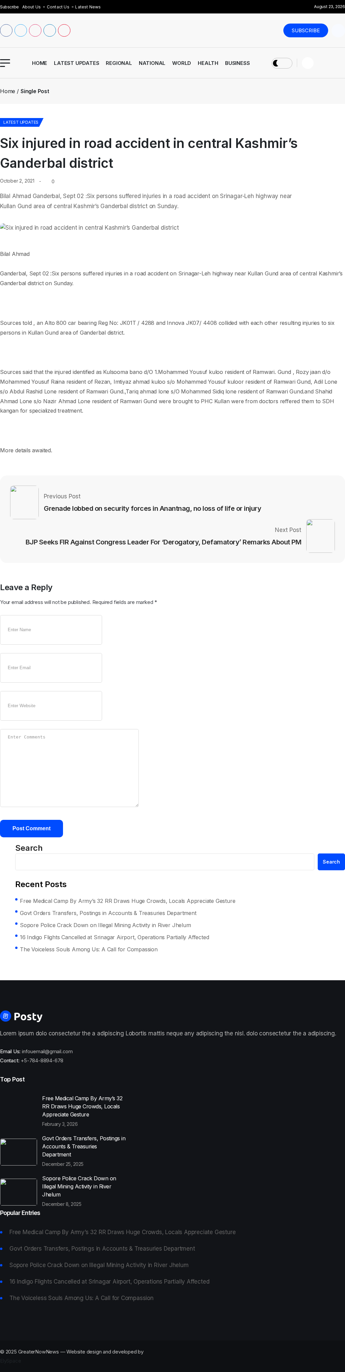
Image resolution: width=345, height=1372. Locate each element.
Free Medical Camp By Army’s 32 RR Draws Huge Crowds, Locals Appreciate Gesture (127, 901)
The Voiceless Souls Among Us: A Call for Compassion (89, 949)
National (152, 63)
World (181, 63)
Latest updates (76, 63)
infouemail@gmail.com (47, 1051)
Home (39, 63)
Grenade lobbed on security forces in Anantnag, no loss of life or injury (152, 508)
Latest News (88, 6)
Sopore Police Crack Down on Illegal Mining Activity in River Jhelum (105, 925)
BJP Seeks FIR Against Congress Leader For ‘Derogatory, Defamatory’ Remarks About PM (164, 542)
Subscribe (306, 30)
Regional (119, 63)
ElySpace (10, 1361)
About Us (31, 6)
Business (237, 63)
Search (29, 848)
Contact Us (58, 6)
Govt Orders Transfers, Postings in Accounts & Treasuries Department (108, 913)
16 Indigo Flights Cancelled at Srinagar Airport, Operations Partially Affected (114, 937)
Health (208, 63)
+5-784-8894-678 (42, 1060)
